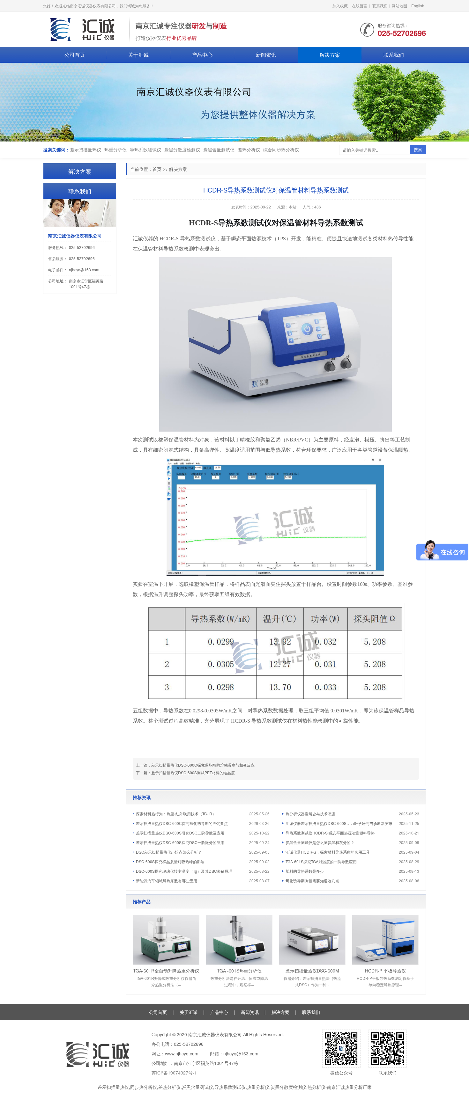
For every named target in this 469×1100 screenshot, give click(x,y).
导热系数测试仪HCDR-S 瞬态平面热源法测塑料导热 (330, 832)
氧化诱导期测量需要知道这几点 (312, 880)
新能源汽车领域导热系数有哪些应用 (166, 880)
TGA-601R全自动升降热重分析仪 (166, 970)
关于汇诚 (138, 54)
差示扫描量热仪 (85, 149)
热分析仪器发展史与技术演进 (310, 813)
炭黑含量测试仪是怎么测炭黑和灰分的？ (320, 842)
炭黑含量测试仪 (218, 149)
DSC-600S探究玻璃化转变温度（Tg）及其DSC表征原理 (184, 871)
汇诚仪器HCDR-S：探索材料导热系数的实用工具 (328, 852)
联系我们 (380, 5)
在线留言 (359, 5)
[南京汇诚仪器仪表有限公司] (83, 28)
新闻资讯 (266, 54)
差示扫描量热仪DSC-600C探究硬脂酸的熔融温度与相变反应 (203, 765)
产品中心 (202, 54)
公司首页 (74, 54)
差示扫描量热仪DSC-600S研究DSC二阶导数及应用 (180, 832)
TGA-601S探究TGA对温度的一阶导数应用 (321, 861)
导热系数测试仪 (145, 149)
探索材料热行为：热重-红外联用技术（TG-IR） (176, 813)
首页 (157, 169)
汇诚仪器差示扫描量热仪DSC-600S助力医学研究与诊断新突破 (339, 823)
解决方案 (330, 54)
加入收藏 (340, 5)
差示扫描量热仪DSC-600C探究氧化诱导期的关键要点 (182, 823)
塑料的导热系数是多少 (305, 871)
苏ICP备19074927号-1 (174, 1072)
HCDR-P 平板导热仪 (385, 970)
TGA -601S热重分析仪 (239, 970)
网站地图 (399, 5)
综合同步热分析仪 (281, 149)
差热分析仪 (249, 149)
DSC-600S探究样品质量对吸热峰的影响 (170, 861)
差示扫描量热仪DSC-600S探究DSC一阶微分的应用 (180, 842)
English (417, 5)
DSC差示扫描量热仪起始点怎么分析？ (169, 852)
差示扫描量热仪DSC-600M (312, 970)
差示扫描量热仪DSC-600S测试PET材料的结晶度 (193, 772)
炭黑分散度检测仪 (182, 149)
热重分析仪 (115, 149)
